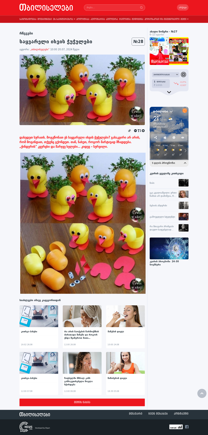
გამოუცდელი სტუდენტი (162, 217)
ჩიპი (152, 183)
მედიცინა (137, 19)
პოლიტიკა (82, 19)
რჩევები (26, 33)
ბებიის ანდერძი (158, 205)
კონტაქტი (181, 413)
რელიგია (125, 19)
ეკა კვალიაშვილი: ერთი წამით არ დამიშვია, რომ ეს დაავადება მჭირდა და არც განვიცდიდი (163, 195)
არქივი (183, 7)
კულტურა (112, 19)
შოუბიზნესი (44, 19)
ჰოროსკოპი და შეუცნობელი (162, 19)
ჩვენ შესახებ (158, 413)
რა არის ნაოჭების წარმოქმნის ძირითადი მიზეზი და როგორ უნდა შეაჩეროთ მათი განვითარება (81, 335)
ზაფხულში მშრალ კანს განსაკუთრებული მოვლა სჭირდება (78, 381)
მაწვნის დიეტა (116, 331)
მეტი (183, 19)
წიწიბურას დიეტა (117, 378)
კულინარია (98, 19)
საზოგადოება (27, 19)
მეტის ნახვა (82, 402)
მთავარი (135, 413)
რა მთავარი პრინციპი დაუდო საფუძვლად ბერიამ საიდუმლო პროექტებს (162, 228)
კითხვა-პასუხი (29, 331)
